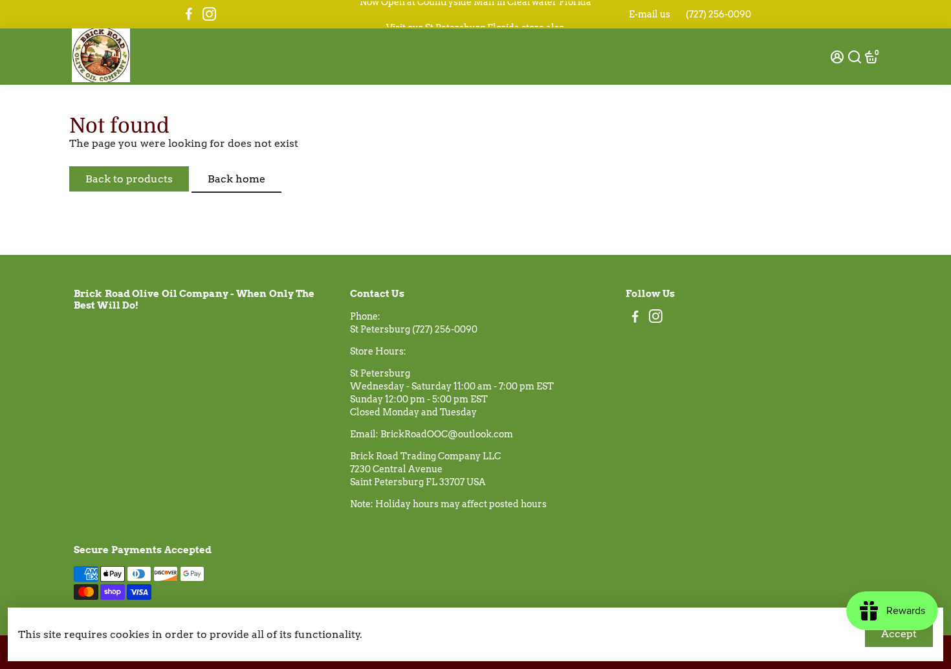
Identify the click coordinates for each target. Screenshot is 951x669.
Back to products (129, 179)
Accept (899, 634)
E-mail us (649, 14)
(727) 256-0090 (718, 14)
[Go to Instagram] (209, 14)
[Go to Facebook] (189, 14)
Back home (236, 179)
